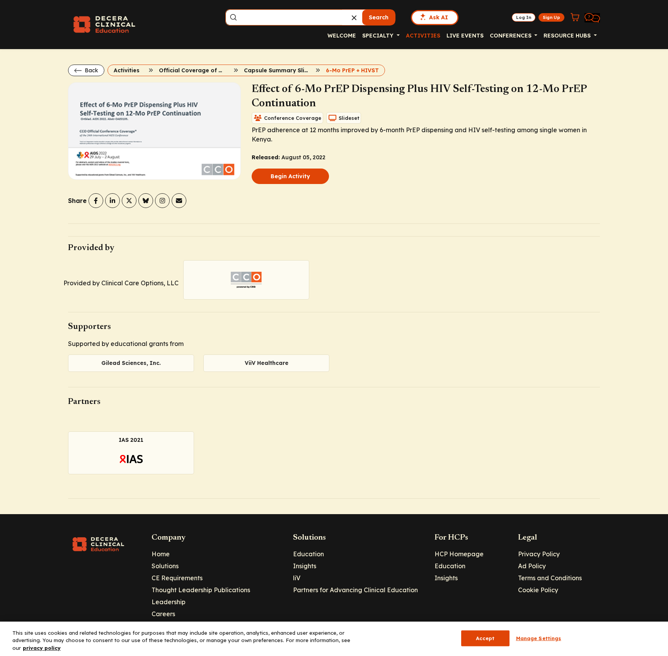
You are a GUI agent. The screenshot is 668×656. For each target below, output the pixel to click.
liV (296, 578)
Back (90, 70)
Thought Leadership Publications (201, 590)
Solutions (165, 566)
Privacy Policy (539, 554)
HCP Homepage (459, 554)
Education (308, 554)
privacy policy (42, 648)
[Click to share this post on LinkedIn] (112, 200)
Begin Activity (290, 176)
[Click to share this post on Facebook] (96, 200)
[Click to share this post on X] (129, 200)
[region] (334, 639)
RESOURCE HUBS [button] (568, 35)
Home (161, 554)
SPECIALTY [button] (378, 35)
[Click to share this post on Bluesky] (145, 200)
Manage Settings (538, 638)
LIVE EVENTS (465, 35)
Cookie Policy (538, 590)
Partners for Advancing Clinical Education (355, 590)
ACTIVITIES (423, 35)
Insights (304, 566)
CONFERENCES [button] (511, 35)
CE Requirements (177, 578)
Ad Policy (532, 566)
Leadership (169, 602)
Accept (485, 638)
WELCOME (341, 35)
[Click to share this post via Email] (179, 200)
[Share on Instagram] (162, 200)
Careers (163, 614)
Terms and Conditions (550, 578)
